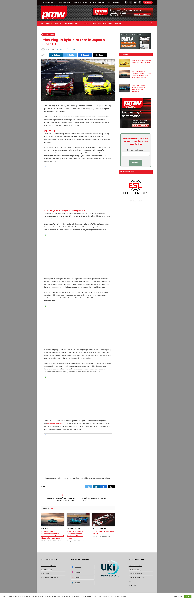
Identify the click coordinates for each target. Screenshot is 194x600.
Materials (44, 528)
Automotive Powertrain (97, 2)
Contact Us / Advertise (48, 566)
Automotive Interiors (49, 2)
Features (58, 23)
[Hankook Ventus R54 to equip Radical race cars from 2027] (124, 63)
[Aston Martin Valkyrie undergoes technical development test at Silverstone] (78, 519)
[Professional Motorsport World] (54, 12)
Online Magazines (71, 23)
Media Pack (116, 2)
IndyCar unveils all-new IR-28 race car (103, 532)
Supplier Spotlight (105, 23)
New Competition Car (48, 34)
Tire (109, 2)
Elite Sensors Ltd (136, 201)
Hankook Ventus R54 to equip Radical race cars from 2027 (141, 61)
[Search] (151, 23)
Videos (93, 23)
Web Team (50, 49)
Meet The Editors (46, 570)
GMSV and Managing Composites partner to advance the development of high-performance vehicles (52, 534)
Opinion (85, 23)
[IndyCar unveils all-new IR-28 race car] (103, 519)
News (48, 23)
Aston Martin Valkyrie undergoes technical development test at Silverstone (75, 534)
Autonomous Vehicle (80, 2)
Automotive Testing (65, 2)
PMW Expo (119, 23)
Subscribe (148, 2)
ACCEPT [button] (188, 596)
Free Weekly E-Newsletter (49, 577)
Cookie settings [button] (178, 596)
